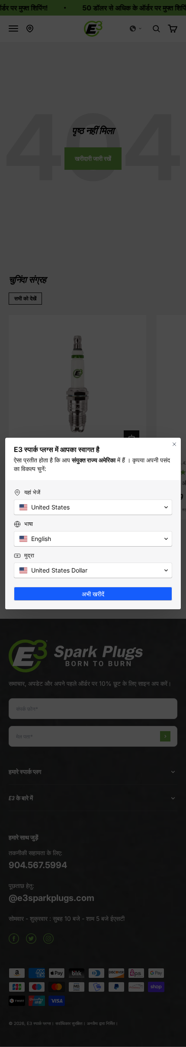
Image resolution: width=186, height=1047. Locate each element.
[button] (93, 507)
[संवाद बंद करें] (174, 444)
